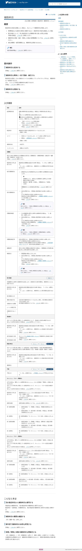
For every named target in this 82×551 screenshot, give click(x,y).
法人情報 (47, 9)
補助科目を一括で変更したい (67, 62)
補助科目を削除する (65, 29)
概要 (59, 18)
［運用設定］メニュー (31, 138)
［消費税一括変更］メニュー (45, 196)
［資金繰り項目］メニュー (32, 336)
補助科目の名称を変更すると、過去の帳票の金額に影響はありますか (68, 71)
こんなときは (62, 35)
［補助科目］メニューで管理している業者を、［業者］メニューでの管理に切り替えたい (68, 58)
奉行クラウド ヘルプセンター (11, 9)
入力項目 (61, 32)
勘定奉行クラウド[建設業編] (26, 9)
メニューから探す (39, 9)
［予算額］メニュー (38, 373)
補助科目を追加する (65, 23)
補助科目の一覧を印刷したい (67, 64)
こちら (19, 35)
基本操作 (61, 21)
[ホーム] (11, 1)
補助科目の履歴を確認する (67, 41)
